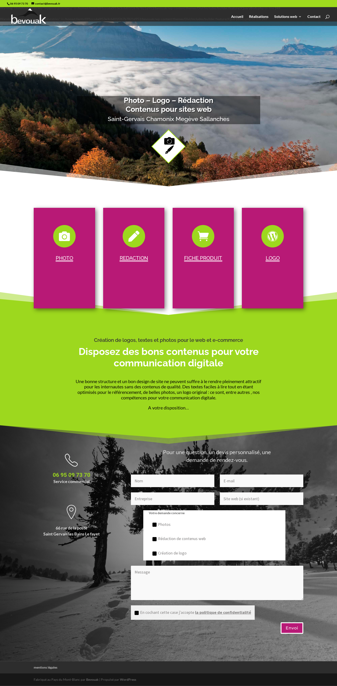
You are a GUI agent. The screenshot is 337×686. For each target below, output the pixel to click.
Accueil (237, 17)
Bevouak (92, 679)
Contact (313, 17)
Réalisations (258, 17)
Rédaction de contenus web (182, 538)
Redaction (134, 258)
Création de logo (172, 553)
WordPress (128, 679)
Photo (64, 258)
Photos (164, 524)
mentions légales (45, 667)
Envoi (292, 628)
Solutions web (285, 17)
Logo (273, 258)
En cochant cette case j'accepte (195, 612)
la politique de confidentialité (223, 612)
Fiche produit (203, 258)
